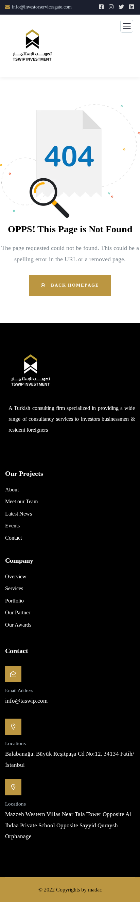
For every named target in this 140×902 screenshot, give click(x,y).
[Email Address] (13, 674)
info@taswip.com (26, 701)
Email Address (19, 690)
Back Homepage (74, 285)
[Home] (30, 372)
